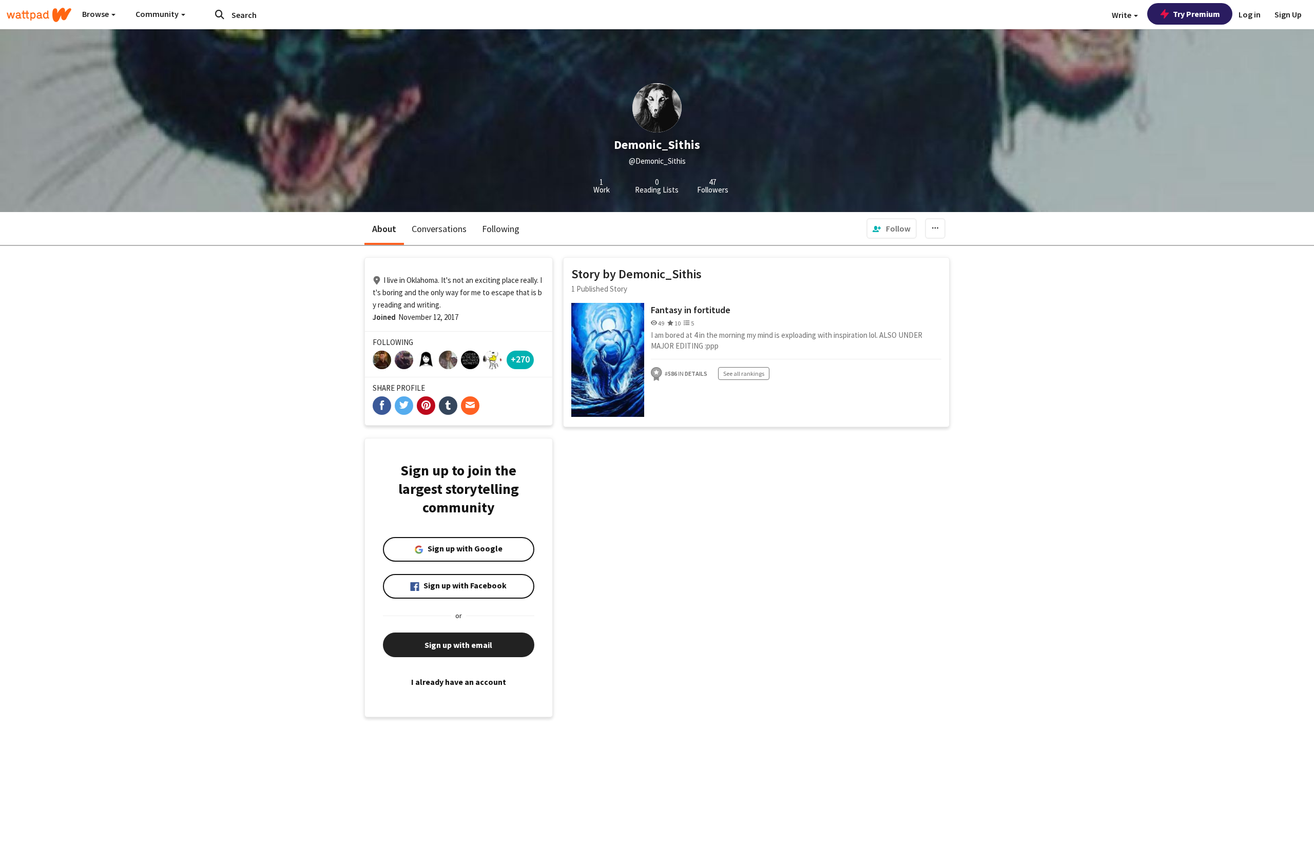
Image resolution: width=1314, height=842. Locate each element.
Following (500, 229)
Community (158, 14)
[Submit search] (219, 14)
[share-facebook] (382, 405)
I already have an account (458, 682)
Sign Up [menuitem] (1288, 14)
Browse (96, 14)
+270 (520, 359)
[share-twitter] (404, 405)
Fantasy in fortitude (690, 310)
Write (1122, 15)
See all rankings (743, 373)
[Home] (39, 15)
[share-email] (470, 405)
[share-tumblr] (448, 405)
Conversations (439, 229)
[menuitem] (891, 228)
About (384, 229)
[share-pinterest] (426, 405)
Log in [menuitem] (1250, 14)
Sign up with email (458, 645)
